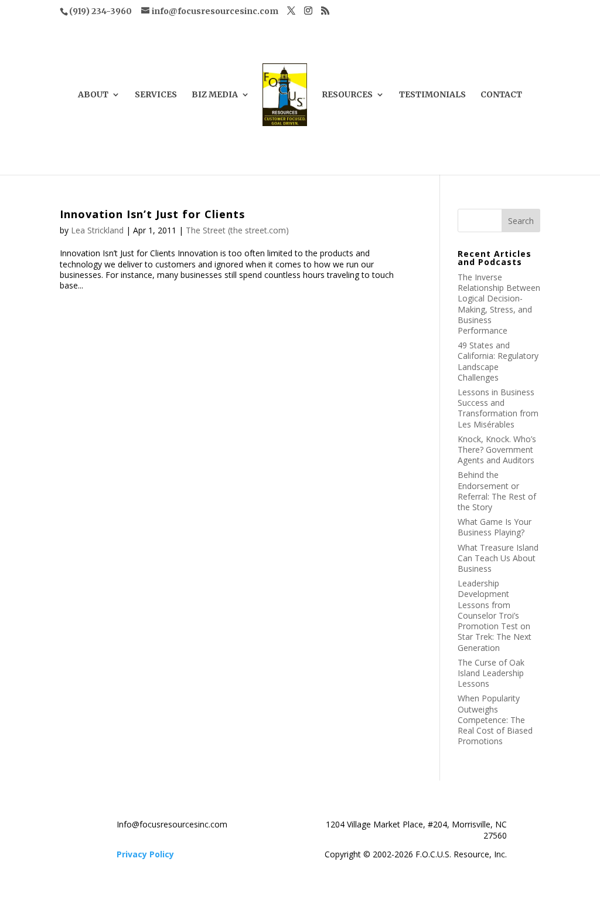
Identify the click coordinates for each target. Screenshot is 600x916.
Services (156, 95)
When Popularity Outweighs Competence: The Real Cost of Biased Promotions (495, 720)
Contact (501, 95)
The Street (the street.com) (237, 230)
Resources (347, 95)
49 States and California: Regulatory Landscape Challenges (498, 361)
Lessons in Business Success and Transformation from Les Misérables (498, 408)
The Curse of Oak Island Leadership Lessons (491, 673)
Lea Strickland (97, 230)
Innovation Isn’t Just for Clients (152, 214)
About (93, 95)
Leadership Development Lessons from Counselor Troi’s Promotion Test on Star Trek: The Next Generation (494, 615)
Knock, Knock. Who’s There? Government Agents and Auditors (497, 449)
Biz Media (215, 95)
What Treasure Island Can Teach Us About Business (498, 558)
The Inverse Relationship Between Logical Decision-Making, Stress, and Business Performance (499, 304)
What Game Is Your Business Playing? (494, 527)
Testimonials (432, 95)
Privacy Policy (145, 854)
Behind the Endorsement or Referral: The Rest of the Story (497, 491)
